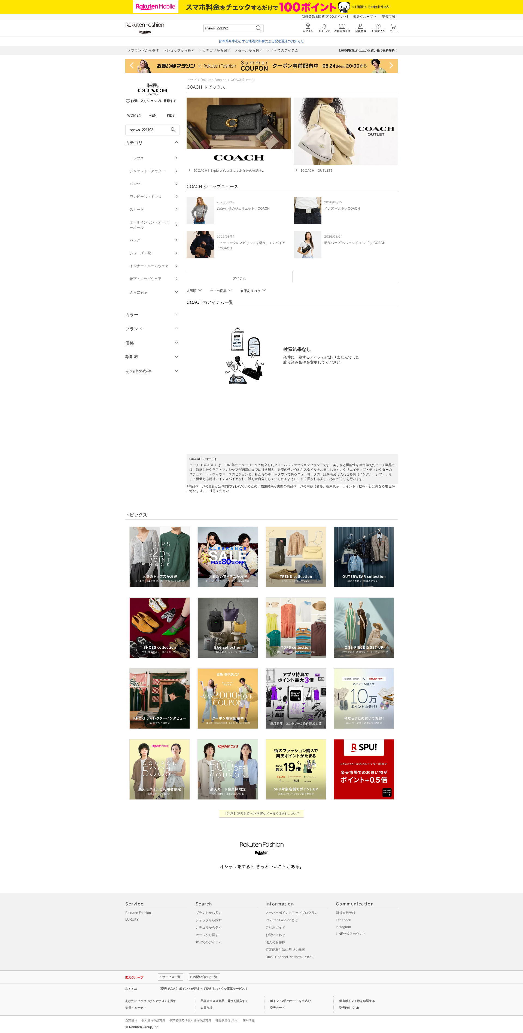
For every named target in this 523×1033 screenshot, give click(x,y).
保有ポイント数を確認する (357, 1001)
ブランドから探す (209, 913)
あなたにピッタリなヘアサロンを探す (150, 1001)
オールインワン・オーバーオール (149, 224)
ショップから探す (209, 920)
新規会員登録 (345, 913)
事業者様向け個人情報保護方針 (190, 1020)
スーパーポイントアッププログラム (292, 913)
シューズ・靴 (140, 253)
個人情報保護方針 (153, 1020)
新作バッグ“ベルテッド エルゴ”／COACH (354, 243)
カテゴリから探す (209, 927)
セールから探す (207, 935)
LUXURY (132, 919)
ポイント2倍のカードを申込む (290, 1001)
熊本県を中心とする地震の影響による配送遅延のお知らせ (261, 41)
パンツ (135, 184)
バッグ (135, 240)
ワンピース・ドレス (146, 196)
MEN (152, 115)
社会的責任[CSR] (227, 1020)
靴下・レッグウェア (146, 278)
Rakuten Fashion (213, 80)
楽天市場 (388, 16)
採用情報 (249, 1020)
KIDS (171, 115)
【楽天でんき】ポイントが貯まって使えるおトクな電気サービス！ (203, 988)
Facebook (343, 920)
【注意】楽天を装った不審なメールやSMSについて (262, 813)
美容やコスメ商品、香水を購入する (224, 1001)
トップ (191, 80)
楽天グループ (363, 16)
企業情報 (131, 1020)
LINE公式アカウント (351, 934)
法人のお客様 (275, 942)
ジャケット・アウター (147, 171)
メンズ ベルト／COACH (342, 208)
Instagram (343, 927)
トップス (137, 158)
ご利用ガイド (275, 927)
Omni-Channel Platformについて (290, 957)
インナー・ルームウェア (149, 266)
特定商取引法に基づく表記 (285, 949)
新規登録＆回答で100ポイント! (325, 16)
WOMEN (134, 115)
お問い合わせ (275, 935)
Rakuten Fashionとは (282, 920)
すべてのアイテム (209, 942)
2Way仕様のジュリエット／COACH (243, 208)
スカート (137, 209)
